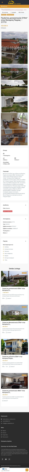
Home (2, 9)
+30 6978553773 (6, 421)
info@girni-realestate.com (8, 423)
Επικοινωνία (5, 437)
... (22, 364)
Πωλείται (4, 14)
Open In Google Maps (7, 211)
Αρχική (4, 430)
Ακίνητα (4, 432)
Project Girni (5, 434)
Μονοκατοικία (7, 9)
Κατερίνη (4, 27)
